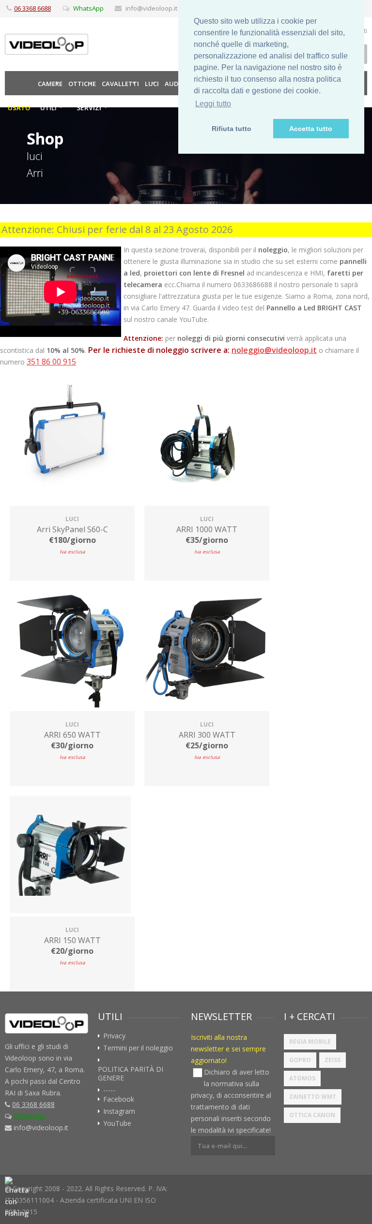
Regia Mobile (310, 1041)
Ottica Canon (312, 1115)
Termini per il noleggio (138, 1048)
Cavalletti (120, 83)
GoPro (300, 1060)
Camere (50, 83)
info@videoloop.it (151, 8)
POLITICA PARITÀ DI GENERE (130, 1073)
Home (20, 83)
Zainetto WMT (312, 1097)
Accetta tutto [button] (310, 128)
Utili (48, 107)
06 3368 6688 (32, 8)
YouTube (117, 1123)
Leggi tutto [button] (213, 104)
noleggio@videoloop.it (274, 350)
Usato (19, 107)
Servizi (89, 107)
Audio (175, 83)
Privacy (114, 1036)
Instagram (119, 1111)
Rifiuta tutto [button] (231, 128)
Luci (152, 83)
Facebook (118, 1099)
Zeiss (333, 1060)
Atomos (302, 1078)
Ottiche (82, 83)
